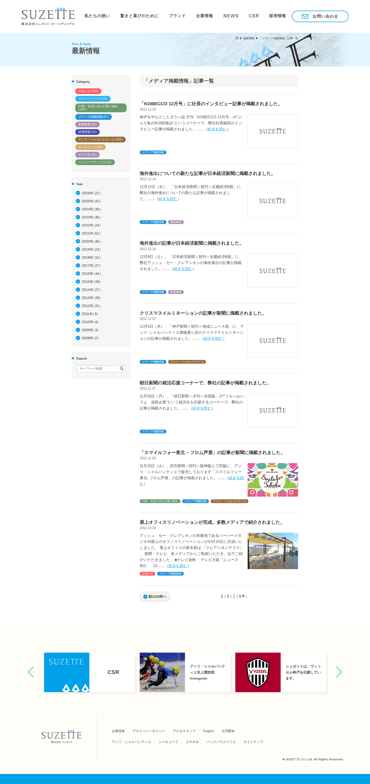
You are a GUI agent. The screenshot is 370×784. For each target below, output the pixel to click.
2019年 (92, 249)
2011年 (91, 314)
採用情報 (254, 16)
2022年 (92, 225)
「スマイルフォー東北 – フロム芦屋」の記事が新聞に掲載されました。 (212, 452)
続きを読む (217, 129)
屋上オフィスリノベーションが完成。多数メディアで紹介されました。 (212, 522)
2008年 (91, 338)
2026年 (92, 193)
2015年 (92, 282)
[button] (30, 672)
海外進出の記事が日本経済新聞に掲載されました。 (192, 243)
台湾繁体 (228, 731)
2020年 (92, 241)
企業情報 (190, 16)
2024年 (92, 209)
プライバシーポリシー (148, 731)
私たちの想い (95, 16)
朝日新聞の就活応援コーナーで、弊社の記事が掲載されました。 (205, 382)
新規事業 (88, 124)
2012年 (92, 306)
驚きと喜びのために (133, 16)
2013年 (92, 298)
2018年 (92, 257)
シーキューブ (91, 147)
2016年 (92, 274)
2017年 (92, 266)
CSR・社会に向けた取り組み (97, 107)
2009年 (91, 330)
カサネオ (88, 154)
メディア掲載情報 (94, 117)
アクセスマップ (184, 731)
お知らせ (89, 91)
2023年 (92, 217)
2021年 (92, 233)
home (236, 38)
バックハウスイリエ (96, 162)
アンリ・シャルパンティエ (101, 139)
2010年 (91, 322)
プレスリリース (93, 98)
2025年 (92, 201)
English (208, 731)
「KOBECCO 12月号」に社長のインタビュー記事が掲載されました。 (211, 103)
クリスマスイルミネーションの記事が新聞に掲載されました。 (203, 313)
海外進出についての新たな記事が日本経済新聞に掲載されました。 (208, 173)
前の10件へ (158, 596)
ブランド (167, 16)
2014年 (92, 290)
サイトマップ (253, 742)
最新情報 (248, 38)
